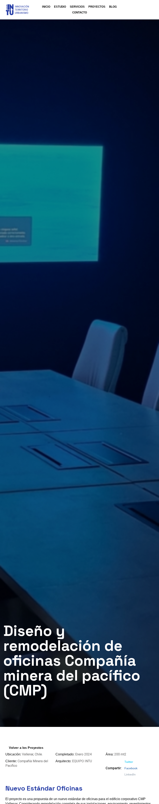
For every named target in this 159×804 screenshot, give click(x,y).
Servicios (77, 6)
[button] (129, 762)
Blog (113, 6)
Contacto (79, 12)
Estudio (60, 6)
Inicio (46, 6)
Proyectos (96, 6)
